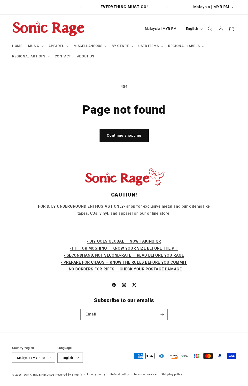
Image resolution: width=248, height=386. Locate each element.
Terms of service (145, 374)
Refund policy (119, 374)
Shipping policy (171, 374)
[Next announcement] (167, 7)
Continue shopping (124, 135)
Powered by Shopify (68, 374)
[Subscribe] (162, 314)
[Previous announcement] (81, 7)
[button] (35, 46)
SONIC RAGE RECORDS (39, 374)
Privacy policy (96, 374)
